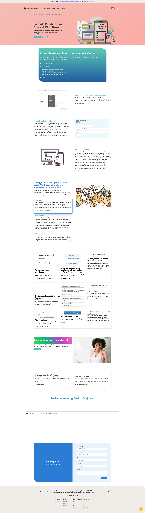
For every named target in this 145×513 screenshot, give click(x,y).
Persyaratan (76, 501)
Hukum (85, 505)
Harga (53, 8)
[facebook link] (75, 495)
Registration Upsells (65, 1)
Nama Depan (80, 446)
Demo (58, 8)
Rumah (35, 14)
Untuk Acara (66, 501)
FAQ (74, 503)
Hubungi (75, 507)
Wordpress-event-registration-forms (54, 14)
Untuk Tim (65, 505)
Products (41, 14)
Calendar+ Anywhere (89, 1)
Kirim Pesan (103, 477)
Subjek (79, 463)
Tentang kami (86, 501)
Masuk (112, 8)
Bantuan (64, 8)
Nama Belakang (81, 452)
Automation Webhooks (75, 1)
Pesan (78, 469)
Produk (44, 8)
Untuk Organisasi (67, 503)
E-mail (78, 458)
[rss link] (77, 495)
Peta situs (85, 507)
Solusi (48, 8)
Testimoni (85, 503)
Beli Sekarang (37, 36)
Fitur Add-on (58, 503)
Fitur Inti (57, 501)
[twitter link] (73, 495)
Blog (74, 505)
